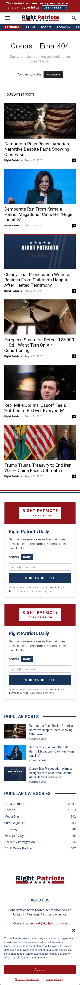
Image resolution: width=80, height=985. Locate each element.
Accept (40, 970)
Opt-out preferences (27, 979)
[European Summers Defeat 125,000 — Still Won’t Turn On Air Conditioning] (40, 316)
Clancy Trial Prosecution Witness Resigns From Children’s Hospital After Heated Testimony (37, 280)
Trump (31, 27)
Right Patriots (13, 160)
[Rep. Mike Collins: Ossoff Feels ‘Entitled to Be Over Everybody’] (40, 382)
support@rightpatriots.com (48, 923)
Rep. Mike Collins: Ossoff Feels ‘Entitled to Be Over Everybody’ (35, 408)
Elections (10, 810)
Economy (63, 27)
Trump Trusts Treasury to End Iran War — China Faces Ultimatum (37, 468)
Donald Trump (14, 804)
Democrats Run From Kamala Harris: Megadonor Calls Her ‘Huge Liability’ (38, 214)
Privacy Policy (54, 979)
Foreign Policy (14, 835)
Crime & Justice (14, 823)
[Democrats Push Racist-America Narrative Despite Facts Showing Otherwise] (40, 120)
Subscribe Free (40, 578)
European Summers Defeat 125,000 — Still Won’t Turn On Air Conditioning (39, 345)
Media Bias (12, 816)
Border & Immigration (19, 842)
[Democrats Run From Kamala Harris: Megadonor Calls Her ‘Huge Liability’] (40, 186)
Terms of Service (18, 590)
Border (46, 27)
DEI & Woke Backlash (19, 848)
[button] (73, 930)
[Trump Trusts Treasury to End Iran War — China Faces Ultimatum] (40, 442)
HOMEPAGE (53, 74)
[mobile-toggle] (7, 18)
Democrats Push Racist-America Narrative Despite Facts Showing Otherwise (36, 149)
